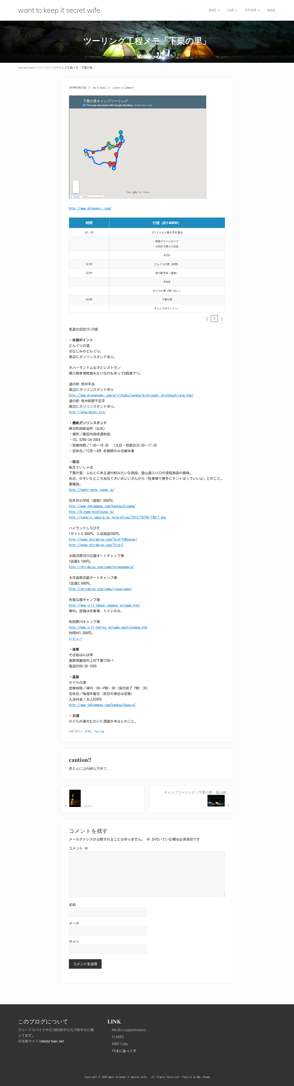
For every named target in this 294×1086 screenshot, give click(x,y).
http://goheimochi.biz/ (87, 412)
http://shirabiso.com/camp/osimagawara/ (101, 567)
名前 (72, 904)
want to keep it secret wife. (60, 10)
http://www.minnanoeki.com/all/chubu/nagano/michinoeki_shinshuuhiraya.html (131, 395)
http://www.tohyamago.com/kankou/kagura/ (102, 705)
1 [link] (214, 318)
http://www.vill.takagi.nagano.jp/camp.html (104, 605)
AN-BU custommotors (129, 1030)
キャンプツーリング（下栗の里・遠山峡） (196, 799)
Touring (99, 731)
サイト (74, 941)
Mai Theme (203, 1077)
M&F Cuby (120, 1043)
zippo (78, 805)
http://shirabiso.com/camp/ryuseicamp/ (100, 589)
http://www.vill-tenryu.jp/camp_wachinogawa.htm (108, 627)
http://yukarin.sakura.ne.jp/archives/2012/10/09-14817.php (117, 517)
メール (74, 923)
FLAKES (118, 1036)
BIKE (88, 731)
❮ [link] (207, 318)
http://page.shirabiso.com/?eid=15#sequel (103, 539)
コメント (78, 848)
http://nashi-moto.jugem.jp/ (92, 489)
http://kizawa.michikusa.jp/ (91, 511)
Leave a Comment (123, 87)
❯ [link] (221, 318)
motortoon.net (53, 1041)
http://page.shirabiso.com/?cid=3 (96, 545)
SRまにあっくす (124, 1050)
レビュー (76, 638)
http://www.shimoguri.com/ (90, 208)
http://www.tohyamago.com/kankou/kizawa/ (102, 506)
